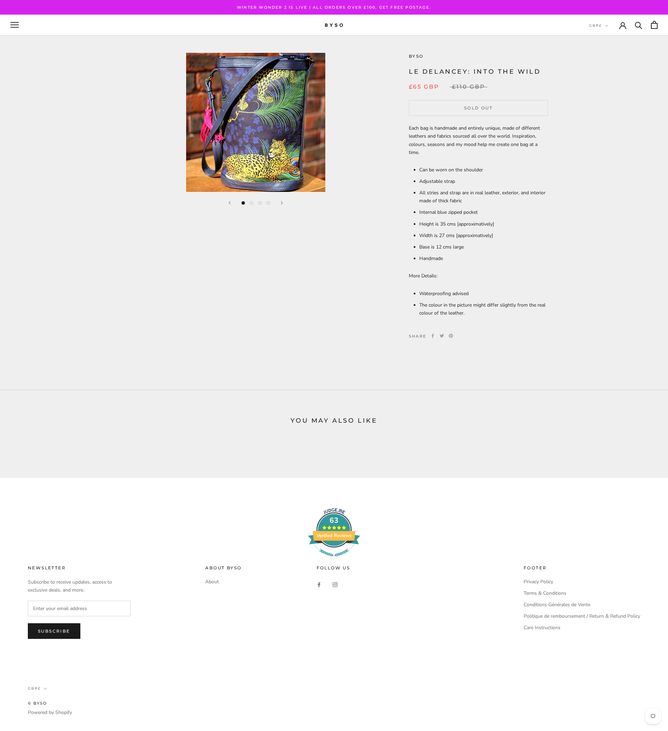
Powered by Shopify (50, 712)
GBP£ (595, 25)
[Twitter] (442, 336)
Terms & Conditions (545, 593)
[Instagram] (335, 584)
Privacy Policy (538, 581)
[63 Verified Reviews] (334, 560)
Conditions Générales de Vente (557, 604)
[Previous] (230, 202)
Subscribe (54, 631)
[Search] (638, 25)
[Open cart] (654, 25)
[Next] (282, 202)
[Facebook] (433, 336)
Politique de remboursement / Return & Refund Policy (582, 616)
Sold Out (478, 108)
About (212, 581)
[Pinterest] (451, 336)
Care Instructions (542, 627)
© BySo (37, 703)
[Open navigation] (14, 25)
